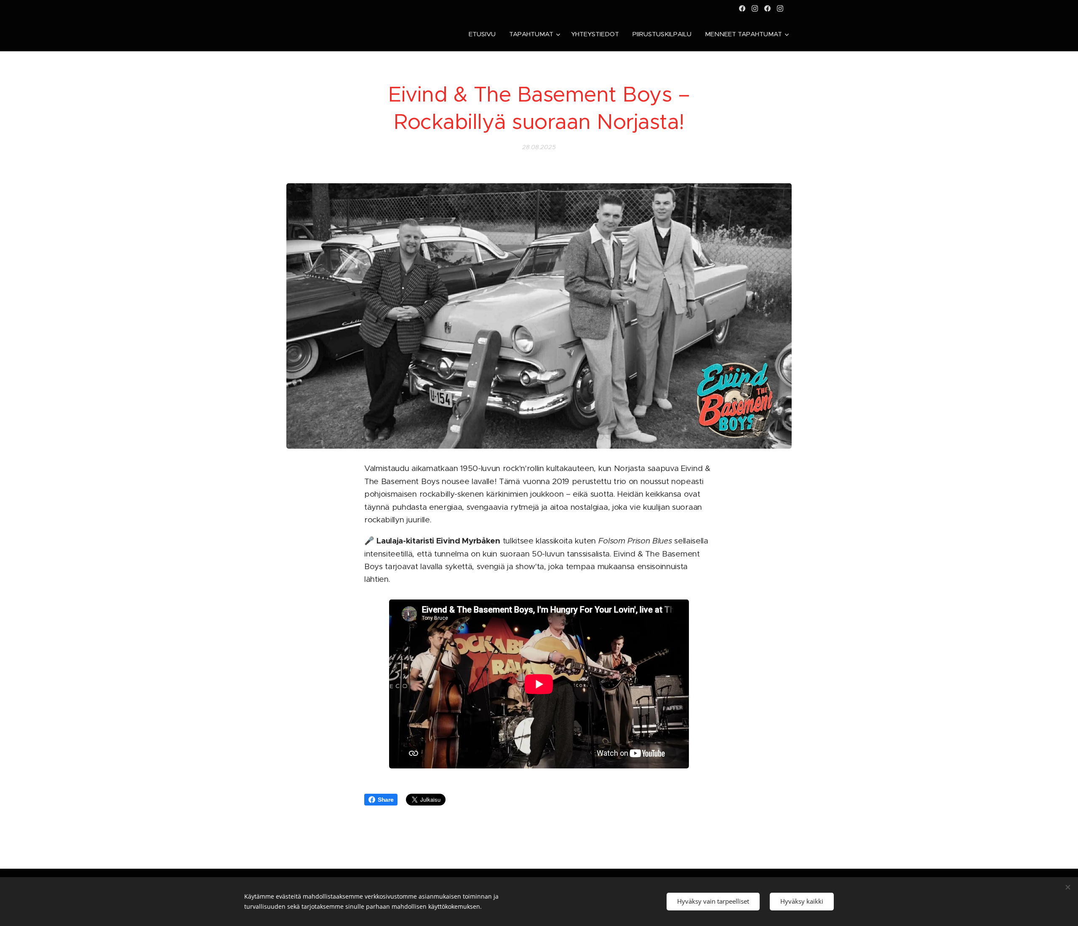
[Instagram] (755, 8)
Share (385, 799)
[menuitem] (484, 34)
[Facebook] (742, 8)
